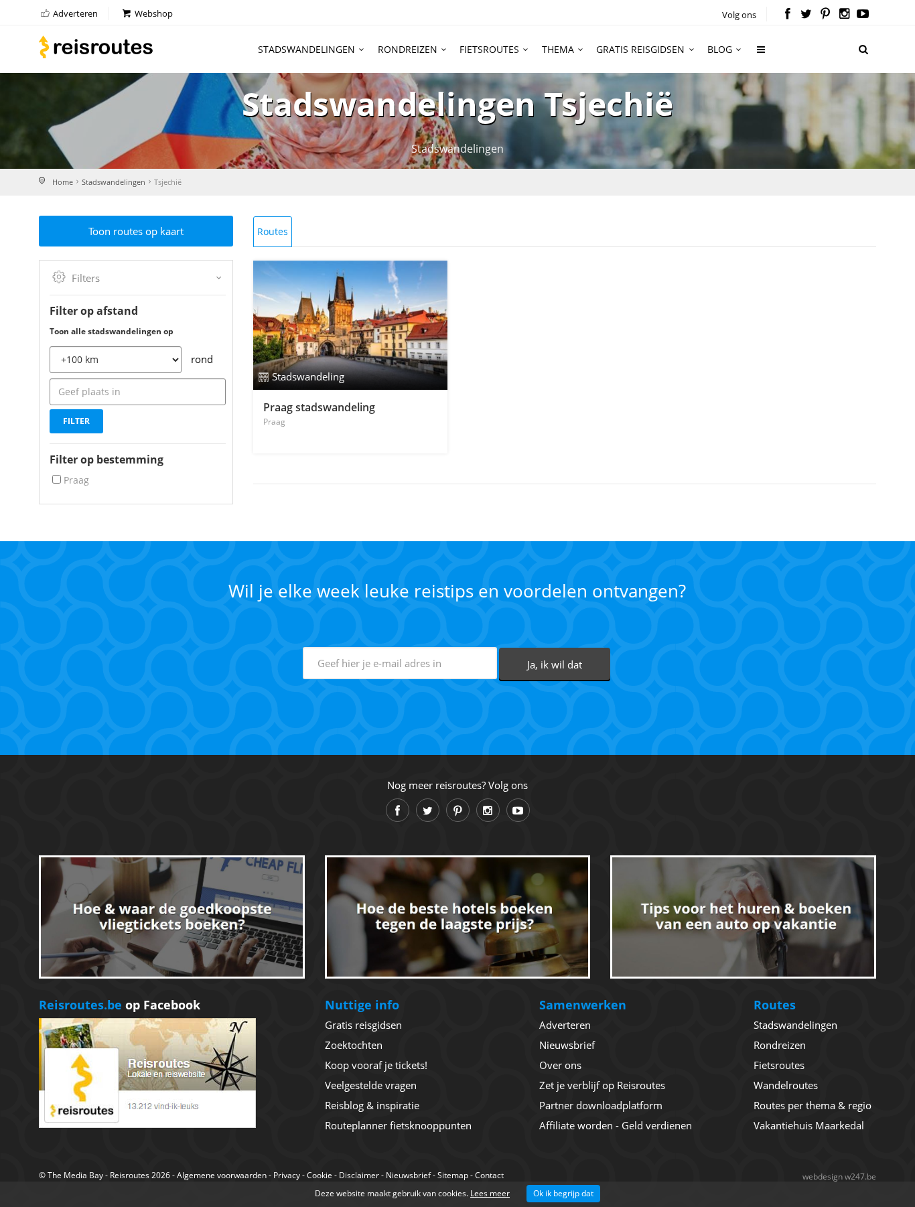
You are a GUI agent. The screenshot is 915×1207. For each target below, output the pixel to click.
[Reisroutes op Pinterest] (825, 15)
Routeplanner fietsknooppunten (398, 1125)
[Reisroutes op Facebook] (787, 15)
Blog (719, 49)
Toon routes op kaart (136, 231)
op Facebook (119, 1005)
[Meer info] (761, 54)
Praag (76, 480)
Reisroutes (96, 47)
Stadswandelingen (306, 49)
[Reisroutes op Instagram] (844, 15)
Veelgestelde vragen (371, 1085)
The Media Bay (75, 1175)
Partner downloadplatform (600, 1105)
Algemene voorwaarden (222, 1175)
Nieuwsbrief (567, 1045)
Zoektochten (353, 1045)
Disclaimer (359, 1175)
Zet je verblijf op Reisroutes (602, 1085)
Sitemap (452, 1175)
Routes (272, 231)
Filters (86, 278)
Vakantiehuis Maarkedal (809, 1125)
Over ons (560, 1065)
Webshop (153, 13)
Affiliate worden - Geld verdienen (615, 1125)
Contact (489, 1175)
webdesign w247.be (839, 1176)
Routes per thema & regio (812, 1105)
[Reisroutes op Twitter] (806, 15)
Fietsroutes (489, 49)
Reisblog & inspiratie (372, 1105)
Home (62, 182)
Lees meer (490, 1193)
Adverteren (74, 13)
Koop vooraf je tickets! (376, 1065)
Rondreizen (407, 49)
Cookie (319, 1175)
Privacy (286, 1175)
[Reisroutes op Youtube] (863, 15)
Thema (558, 49)
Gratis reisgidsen (640, 49)
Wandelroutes (786, 1085)
